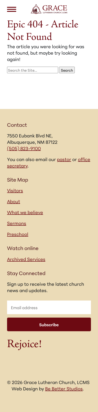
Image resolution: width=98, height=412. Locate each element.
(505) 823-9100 (24, 148)
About (13, 201)
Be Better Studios (64, 388)
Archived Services (26, 259)
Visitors (15, 190)
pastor (64, 159)
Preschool (17, 234)
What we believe (25, 212)
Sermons (16, 223)
